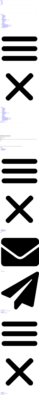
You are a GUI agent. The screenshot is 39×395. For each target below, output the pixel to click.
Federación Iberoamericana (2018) (4, 312)
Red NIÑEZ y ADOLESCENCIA (5, 26)
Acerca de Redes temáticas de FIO (5, 24)
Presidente (3, 17)
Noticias (2, 1)
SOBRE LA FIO (2, 107)
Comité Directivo (3, 16)
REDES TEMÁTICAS (3, 149)
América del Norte (4, 20)
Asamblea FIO (3, 108)
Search (0, 121)
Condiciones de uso (3, 311)
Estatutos (3, 18)
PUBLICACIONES (3, 27)
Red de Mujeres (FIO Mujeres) (5, 25)
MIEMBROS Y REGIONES (3, 19)
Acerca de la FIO (3, 15)
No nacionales (3, 23)
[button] (19, 67)
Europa (3, 22)
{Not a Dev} (3, 394)
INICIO (2, 14)
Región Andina (3, 21)
